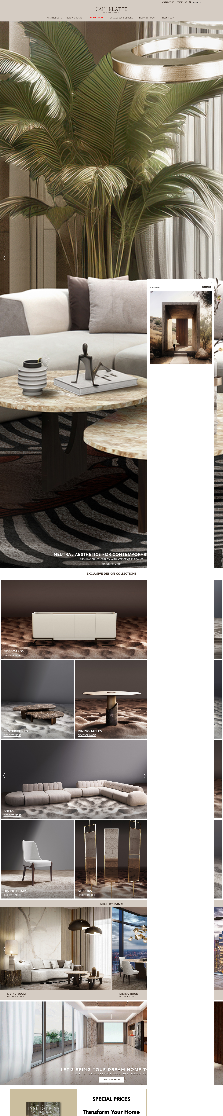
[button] (219, 258)
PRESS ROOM (167, 18)
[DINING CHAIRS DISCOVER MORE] (37, 859)
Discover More (112, 564)
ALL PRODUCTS (54, 18)
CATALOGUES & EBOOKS (121, 18)
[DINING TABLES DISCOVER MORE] (111, 699)
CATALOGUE (168, 2)
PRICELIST (182, 2)
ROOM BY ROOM (147, 18)
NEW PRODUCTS (74, 18)
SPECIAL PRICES (96, 18)
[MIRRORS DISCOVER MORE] (111, 859)
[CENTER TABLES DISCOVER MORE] (37, 699)
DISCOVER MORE (16, 997)
